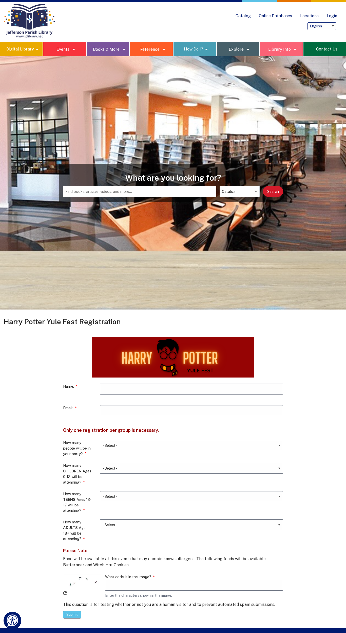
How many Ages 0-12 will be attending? (77, 473)
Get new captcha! (65, 593)
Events (63, 49)
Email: (68, 408)
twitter (278, 26)
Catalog (243, 15)
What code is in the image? (128, 577)
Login (332, 15)
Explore (237, 49)
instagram (248, 26)
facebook (268, 26)
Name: (68, 386)
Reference (150, 49)
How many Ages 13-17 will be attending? (77, 502)
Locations (309, 15)
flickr (299, 26)
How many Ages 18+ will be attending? (75, 530)
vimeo (258, 26)
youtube (288, 26)
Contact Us (326, 49)
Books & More (107, 49)
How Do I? (193, 49)
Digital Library (20, 49)
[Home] (29, 21)
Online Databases (275, 15)
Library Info (280, 49)
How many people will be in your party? (77, 448)
